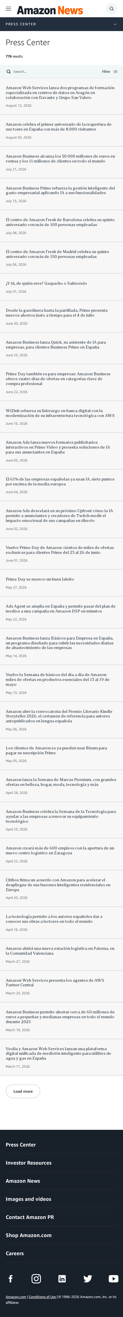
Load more (23, 1091)
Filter (106, 71)
